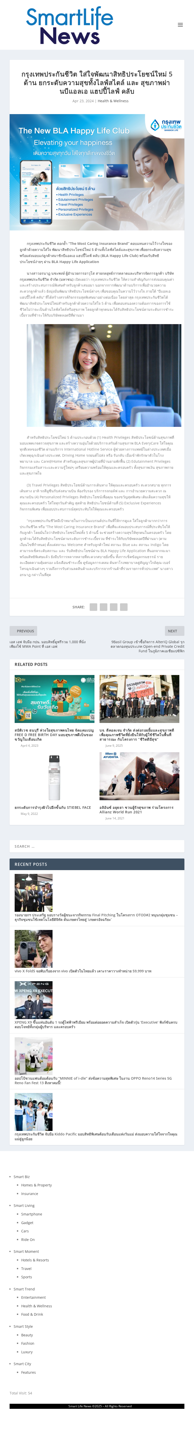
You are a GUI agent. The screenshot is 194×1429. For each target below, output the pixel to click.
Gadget (27, 1222)
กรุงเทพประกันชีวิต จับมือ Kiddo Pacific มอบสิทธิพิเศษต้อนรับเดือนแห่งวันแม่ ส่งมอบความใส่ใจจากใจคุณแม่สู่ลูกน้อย (96, 1136)
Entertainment (33, 1297)
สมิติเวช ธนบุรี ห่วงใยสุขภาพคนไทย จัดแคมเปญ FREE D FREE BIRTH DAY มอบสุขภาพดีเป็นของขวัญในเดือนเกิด (54, 735)
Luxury (27, 1351)
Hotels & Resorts (35, 1260)
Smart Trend (24, 1289)
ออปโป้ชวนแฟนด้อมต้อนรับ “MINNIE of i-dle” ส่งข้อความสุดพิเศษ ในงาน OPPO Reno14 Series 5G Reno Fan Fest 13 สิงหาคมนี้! (93, 1080)
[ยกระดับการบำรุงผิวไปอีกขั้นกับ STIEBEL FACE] (54, 776)
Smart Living (24, 1205)
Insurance (29, 1193)
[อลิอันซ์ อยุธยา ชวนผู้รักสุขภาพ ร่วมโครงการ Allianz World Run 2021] (139, 776)
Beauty (27, 1335)
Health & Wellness (113, 100)
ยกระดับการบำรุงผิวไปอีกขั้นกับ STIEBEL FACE (53, 807)
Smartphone (31, 1214)
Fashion (27, 1343)
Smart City (22, 1363)
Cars (25, 1231)
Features (28, 1372)
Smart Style (23, 1326)
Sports (26, 1277)
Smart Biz (22, 1176)
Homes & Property (36, 1185)
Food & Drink (32, 1314)
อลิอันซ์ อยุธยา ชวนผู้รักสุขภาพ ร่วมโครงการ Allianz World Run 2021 (137, 809)
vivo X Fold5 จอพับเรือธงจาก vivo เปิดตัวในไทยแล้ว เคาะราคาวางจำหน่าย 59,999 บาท (83, 971)
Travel (26, 1268)
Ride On (28, 1239)
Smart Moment (26, 1251)
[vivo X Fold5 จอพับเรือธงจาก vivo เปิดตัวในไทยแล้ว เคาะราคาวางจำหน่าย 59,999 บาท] (34, 966)
